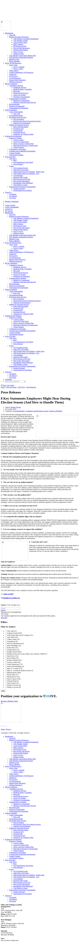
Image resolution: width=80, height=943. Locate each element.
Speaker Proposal (19, 188)
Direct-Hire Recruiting (20, 127)
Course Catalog (6, 8)
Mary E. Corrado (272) (14, 668)
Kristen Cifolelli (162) (14, 660)
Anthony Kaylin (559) (14, 633)
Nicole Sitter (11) (12, 675)
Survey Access (18, 52)
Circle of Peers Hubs (20, 42)
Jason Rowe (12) (12, 656)
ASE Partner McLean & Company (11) (20, 635)
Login (3, 15)
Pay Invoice (5, 13)
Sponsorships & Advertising (22, 190)
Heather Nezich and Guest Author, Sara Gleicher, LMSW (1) (27, 654)
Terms (3, 729)
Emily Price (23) (12, 648)
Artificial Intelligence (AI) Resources (21, 72)
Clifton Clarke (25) (13, 639)
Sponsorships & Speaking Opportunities (22, 187)
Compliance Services (16, 85)
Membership (9, 33)
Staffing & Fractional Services (19, 125)
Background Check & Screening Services (27, 121)
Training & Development (13, 136)
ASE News (13, 159)
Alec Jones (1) (12, 631)
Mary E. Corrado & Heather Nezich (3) (20, 670)
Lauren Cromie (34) (13, 662)
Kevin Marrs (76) (13, 658)
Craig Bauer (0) (12, 641)
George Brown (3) (13, 650)
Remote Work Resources (17, 80)
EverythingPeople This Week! (23, 162)
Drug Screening (18, 119)
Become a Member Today (9, 701)
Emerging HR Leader (20, 177)
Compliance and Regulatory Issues (36, 411)
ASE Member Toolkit (20, 41)
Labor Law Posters (19, 95)
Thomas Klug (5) (12, 681)
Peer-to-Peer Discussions (21, 48)
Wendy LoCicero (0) (14, 685)
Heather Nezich (16, 407)
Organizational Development (18, 108)
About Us (8, 192)
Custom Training (14, 153)
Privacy (8, 729)
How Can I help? (8, 385)
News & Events (10, 157)
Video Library (13, 70)
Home (3, 387)
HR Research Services (20, 93)
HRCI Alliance (18, 44)
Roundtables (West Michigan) (23, 183)
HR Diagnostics (14, 104)
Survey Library (18, 69)
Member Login (14, 59)
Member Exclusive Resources (19, 37)
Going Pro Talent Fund (21, 142)
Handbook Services (19, 87)
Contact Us (4, 11)
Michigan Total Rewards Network (24, 102)
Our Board (12, 194)
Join (6, 15)
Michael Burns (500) (14, 673)
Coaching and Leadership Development (22, 151)
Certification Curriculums (17, 149)
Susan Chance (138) (13, 679)
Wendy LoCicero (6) (14, 687)
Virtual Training (18, 147)
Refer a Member (14, 61)
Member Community (8, 6)
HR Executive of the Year (21, 179)
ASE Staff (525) (12, 637)
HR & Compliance (11, 84)
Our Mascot (13, 196)
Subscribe (4, 618)
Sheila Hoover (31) (13, 677)
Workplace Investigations (21, 97)
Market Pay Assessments (21, 100)
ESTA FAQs (13, 76)
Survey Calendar (18, 67)
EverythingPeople (19, 411)
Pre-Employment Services (17, 117)
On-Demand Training (16, 155)
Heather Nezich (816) (14, 652)
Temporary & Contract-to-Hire (23, 134)
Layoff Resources (15, 78)
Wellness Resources (15, 82)
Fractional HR (18, 130)
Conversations (18, 175)
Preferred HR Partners (20, 50)
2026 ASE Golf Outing (21, 170)
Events (11, 166)
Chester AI (12, 74)
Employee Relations (55, 411)
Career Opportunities (8, 10)
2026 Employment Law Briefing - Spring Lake (28, 172)
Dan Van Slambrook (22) (15, 643)
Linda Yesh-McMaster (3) (15, 666)
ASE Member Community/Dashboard (25, 39)
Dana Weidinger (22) (14, 645)
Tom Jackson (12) (13, 683)
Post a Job (16, 114)
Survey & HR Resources (13, 63)
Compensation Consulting (17, 99)
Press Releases (18, 164)
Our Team (12, 198)
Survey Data (13, 65)
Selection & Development (21, 123)
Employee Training (15, 138)
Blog (15, 160)
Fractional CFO (18, 129)
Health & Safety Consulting (22, 89)
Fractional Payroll (19, 132)
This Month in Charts (20, 185)
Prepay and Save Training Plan (23, 144)
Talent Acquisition (11, 110)
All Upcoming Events (20, 168)
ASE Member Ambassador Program (21, 57)
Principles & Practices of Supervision (25, 145)
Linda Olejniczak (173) (14, 664)
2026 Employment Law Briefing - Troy (26, 173)
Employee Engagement (16, 106)
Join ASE (12, 35)
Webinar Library (18, 54)
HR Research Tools (19, 46)
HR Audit (16, 91)
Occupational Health (16, 115)
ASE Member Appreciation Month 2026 (22, 55)
